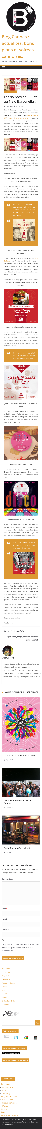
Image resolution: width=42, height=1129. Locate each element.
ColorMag (34, 1122)
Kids (3, 990)
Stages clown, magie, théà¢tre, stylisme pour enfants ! (22, 638)
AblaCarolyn (19, 106)
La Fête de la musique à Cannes (20, 755)
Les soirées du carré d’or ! (14, 631)
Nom (4, 909)
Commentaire (8, 879)
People (4, 997)
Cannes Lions (6, 972)
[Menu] (3, 67)
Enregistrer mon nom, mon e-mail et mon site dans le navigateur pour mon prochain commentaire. (20, 947)
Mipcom (5, 994)
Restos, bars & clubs (10, 92)
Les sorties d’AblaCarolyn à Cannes (17, 802)
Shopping (5, 1004)
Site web (5, 929)
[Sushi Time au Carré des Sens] (21, 817)
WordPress (9, 1125)
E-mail (5, 919)
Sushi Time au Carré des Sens (18, 848)
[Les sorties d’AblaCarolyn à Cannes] (21, 769)
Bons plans (6, 969)
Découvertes (6, 979)
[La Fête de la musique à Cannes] (21, 698)
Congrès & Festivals (9, 976)
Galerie (4, 987)
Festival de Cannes (8, 983)
